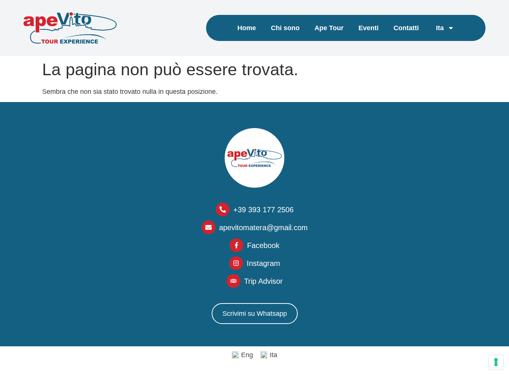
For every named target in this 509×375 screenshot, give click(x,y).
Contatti (406, 28)
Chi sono (285, 28)
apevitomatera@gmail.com (263, 227)
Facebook (263, 245)
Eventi (368, 28)
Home (246, 28)
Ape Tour (329, 28)
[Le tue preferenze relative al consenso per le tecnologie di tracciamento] (496, 362)
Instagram (263, 263)
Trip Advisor (263, 281)
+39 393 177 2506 (263, 210)
